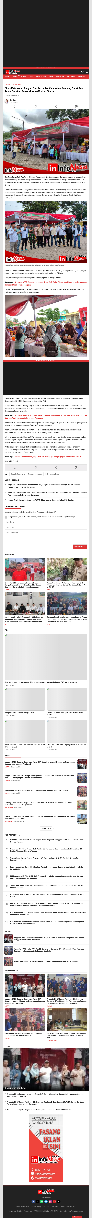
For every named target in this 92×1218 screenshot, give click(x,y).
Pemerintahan (16, 85)
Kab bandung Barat (52, 474)
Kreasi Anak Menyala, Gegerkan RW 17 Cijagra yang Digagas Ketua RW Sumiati (48, 457)
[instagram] (50, 1201)
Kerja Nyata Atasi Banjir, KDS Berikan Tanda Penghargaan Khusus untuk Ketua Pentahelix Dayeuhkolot (46, 868)
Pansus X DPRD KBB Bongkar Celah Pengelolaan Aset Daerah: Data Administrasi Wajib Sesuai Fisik (66, 1035)
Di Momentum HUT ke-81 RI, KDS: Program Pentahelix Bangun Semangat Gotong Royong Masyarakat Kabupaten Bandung (46, 877)
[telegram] (46, 1201)
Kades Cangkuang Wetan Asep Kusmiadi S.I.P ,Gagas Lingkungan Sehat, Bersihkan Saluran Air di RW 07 (66, 585)
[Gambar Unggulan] (46, 141)
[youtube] (54, 1201)
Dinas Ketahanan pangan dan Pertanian (18, 474)
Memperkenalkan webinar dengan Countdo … (21, 713)
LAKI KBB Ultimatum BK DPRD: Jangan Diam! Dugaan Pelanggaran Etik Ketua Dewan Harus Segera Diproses (47, 841)
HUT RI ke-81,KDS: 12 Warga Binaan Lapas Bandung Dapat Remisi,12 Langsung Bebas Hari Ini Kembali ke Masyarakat (48, 914)
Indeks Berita (46, 828)
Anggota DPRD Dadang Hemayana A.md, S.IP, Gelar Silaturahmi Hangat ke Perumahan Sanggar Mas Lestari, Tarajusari (44, 486)
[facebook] (33, 1201)
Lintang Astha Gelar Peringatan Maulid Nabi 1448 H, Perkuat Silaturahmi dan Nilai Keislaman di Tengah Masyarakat (38, 804)
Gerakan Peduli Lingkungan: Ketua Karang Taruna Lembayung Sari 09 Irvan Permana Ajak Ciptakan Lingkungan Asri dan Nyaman (67, 619)
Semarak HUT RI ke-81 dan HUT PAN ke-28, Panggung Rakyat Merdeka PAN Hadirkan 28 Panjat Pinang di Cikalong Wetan (46, 850)
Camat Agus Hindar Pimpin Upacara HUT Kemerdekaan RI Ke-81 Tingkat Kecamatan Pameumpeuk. (44, 859)
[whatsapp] (41, 1201)
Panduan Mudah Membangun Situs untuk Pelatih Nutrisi (65, 714)
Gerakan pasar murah (36, 474)
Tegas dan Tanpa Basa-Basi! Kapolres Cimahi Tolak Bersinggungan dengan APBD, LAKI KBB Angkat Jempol (47, 886)
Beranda (7, 85)
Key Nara (13, 100)
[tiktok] (58, 1201)
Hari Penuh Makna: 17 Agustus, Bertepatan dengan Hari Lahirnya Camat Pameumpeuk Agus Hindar (47, 895)
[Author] (7, 101)
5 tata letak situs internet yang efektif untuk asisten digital (66, 746)
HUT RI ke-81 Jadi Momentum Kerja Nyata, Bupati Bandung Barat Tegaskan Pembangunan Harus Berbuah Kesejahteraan (47, 923)
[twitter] (37, 1201)
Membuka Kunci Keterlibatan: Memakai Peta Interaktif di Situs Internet (25, 746)
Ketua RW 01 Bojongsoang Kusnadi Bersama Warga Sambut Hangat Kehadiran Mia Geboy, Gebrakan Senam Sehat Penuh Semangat (23, 585)
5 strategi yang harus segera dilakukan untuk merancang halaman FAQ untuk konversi (41, 682)
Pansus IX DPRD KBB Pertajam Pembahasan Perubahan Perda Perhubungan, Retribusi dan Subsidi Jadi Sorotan (40, 817)
